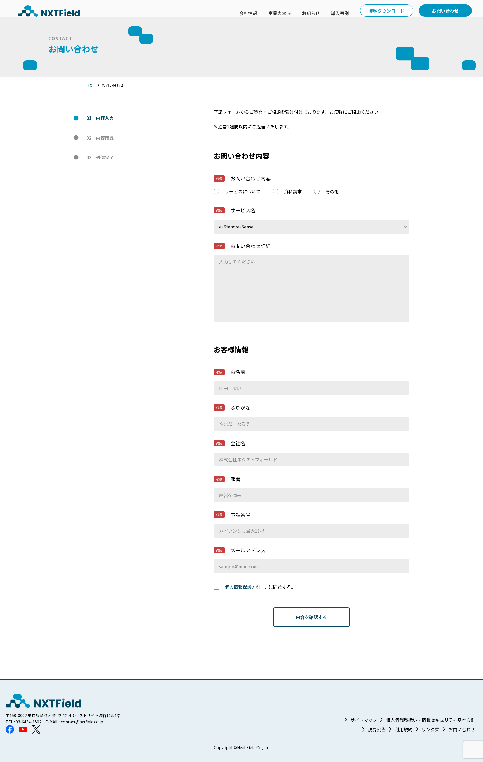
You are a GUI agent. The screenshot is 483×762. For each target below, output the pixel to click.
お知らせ (311, 13)
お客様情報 (231, 349)
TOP (91, 85)
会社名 (237, 443)
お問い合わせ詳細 (250, 245)
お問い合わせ (445, 10)
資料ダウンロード (386, 10)
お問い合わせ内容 (241, 156)
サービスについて (243, 191)
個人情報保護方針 (243, 587)
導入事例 (340, 13)
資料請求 (293, 191)
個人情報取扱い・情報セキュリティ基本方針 (430, 719)
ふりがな (240, 407)
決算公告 (377, 729)
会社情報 (248, 13)
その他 (332, 191)
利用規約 (404, 729)
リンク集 (430, 729)
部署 (235, 478)
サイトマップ (363, 719)
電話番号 (240, 514)
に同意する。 (260, 587)
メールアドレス (248, 550)
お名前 (237, 371)
